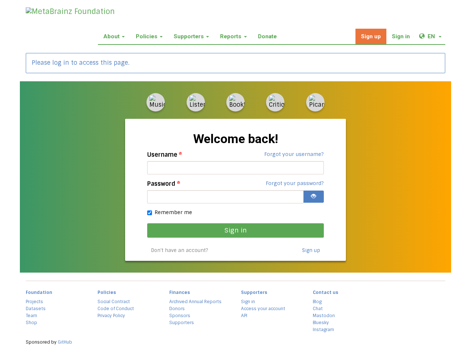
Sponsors (179, 316)
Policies (146, 36)
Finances (179, 292)
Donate (267, 36)
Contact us (325, 292)
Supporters (189, 36)
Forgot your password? (295, 183)
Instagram (323, 330)
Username (164, 155)
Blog (317, 302)
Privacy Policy (111, 316)
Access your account (263, 309)
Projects (34, 302)
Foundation (39, 292)
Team (31, 316)
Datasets (36, 309)
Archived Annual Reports (195, 302)
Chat (318, 309)
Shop (31, 323)
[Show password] (313, 197)
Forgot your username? (294, 154)
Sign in (401, 36)
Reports (230, 36)
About (111, 36)
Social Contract (114, 302)
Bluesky (321, 323)
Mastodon (324, 316)
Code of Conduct (116, 309)
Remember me (173, 212)
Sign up (371, 36)
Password (163, 184)
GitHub (65, 342)
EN (436, 36)
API (244, 316)
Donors (177, 309)
